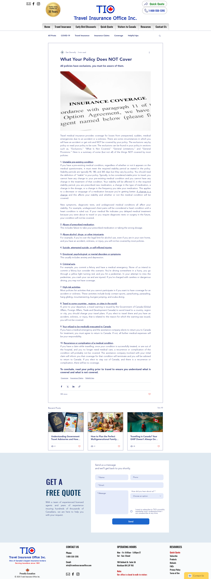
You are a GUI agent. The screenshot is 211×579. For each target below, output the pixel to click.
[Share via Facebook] (61, 386)
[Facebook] (33, 4)
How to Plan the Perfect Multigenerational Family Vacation (103, 438)
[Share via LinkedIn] (73, 386)
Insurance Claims (101, 35)
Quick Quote (175, 552)
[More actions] (149, 52)
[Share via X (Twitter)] (67, 386)
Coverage (118, 35)
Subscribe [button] (173, 555)
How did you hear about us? (143, 491)
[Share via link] (79, 386)
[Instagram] (38, 4)
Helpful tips (133, 35)
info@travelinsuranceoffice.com (78, 565)
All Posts (52, 35)
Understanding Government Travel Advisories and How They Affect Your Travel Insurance (65, 438)
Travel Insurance (82, 35)
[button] (63, 26)
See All (160, 408)
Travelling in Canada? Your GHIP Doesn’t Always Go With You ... (143, 438)
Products (173, 559)
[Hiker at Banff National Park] (145, 422)
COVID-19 (65, 35)
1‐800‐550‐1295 (72, 556)
